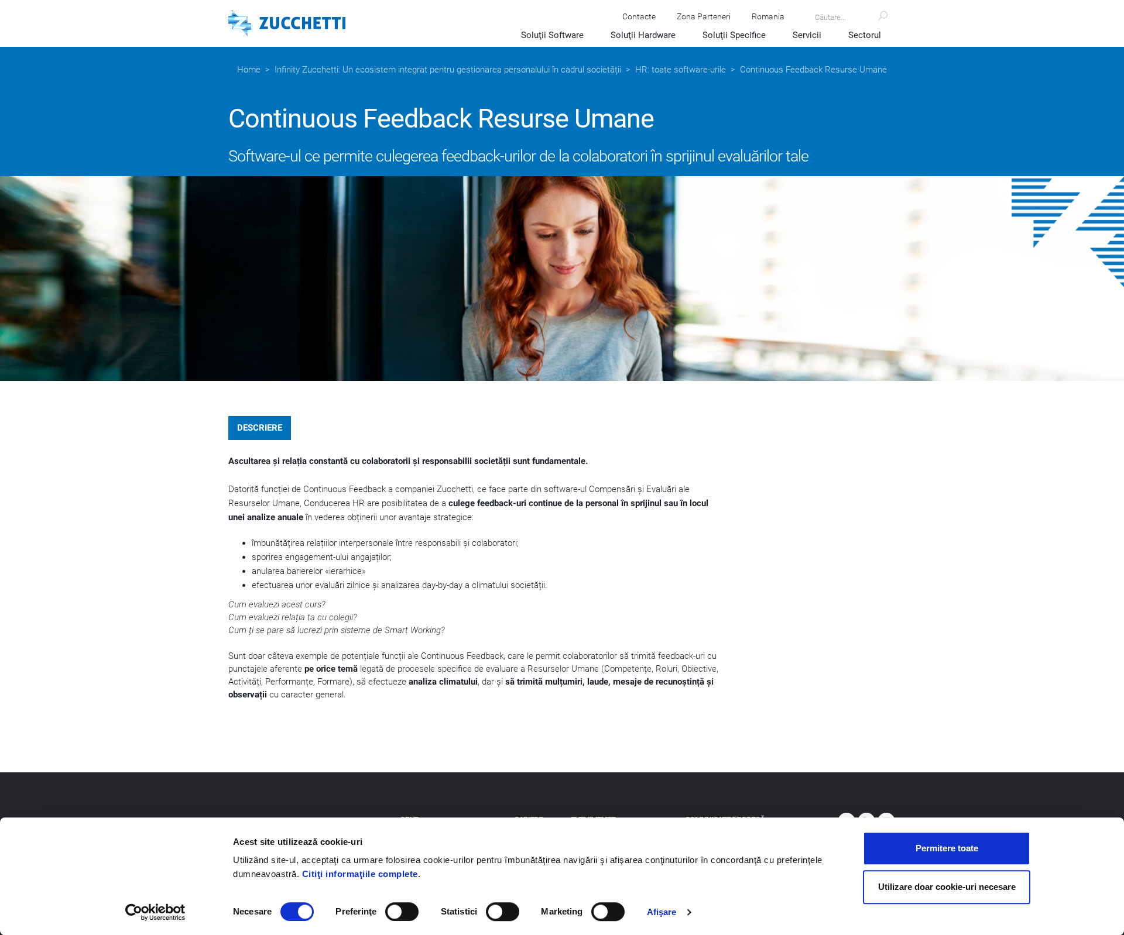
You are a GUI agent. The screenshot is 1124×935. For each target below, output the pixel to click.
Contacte (639, 16)
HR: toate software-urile (680, 69)
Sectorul (864, 35)
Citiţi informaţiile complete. (361, 874)
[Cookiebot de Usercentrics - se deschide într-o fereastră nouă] (155, 912)
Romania (768, 16)
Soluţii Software (552, 35)
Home (249, 69)
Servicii (807, 35)
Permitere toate (947, 848)
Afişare (662, 912)
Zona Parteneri (704, 16)
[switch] (402, 911)
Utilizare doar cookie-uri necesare (947, 887)
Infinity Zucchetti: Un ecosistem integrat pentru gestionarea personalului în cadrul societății (448, 69)
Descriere (259, 427)
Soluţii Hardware (643, 35)
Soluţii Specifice (734, 35)
